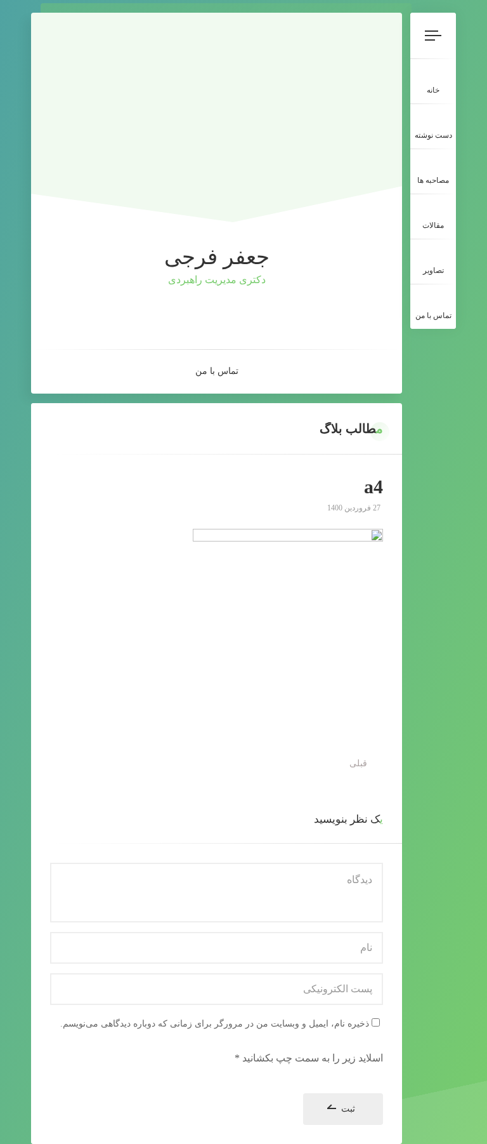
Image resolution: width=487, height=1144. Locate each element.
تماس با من (433, 315)
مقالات (433, 225)
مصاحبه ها (433, 180)
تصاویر (433, 270)
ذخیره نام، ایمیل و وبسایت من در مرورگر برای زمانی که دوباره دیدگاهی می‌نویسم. (214, 1023)
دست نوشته (433, 135)
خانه (433, 90)
